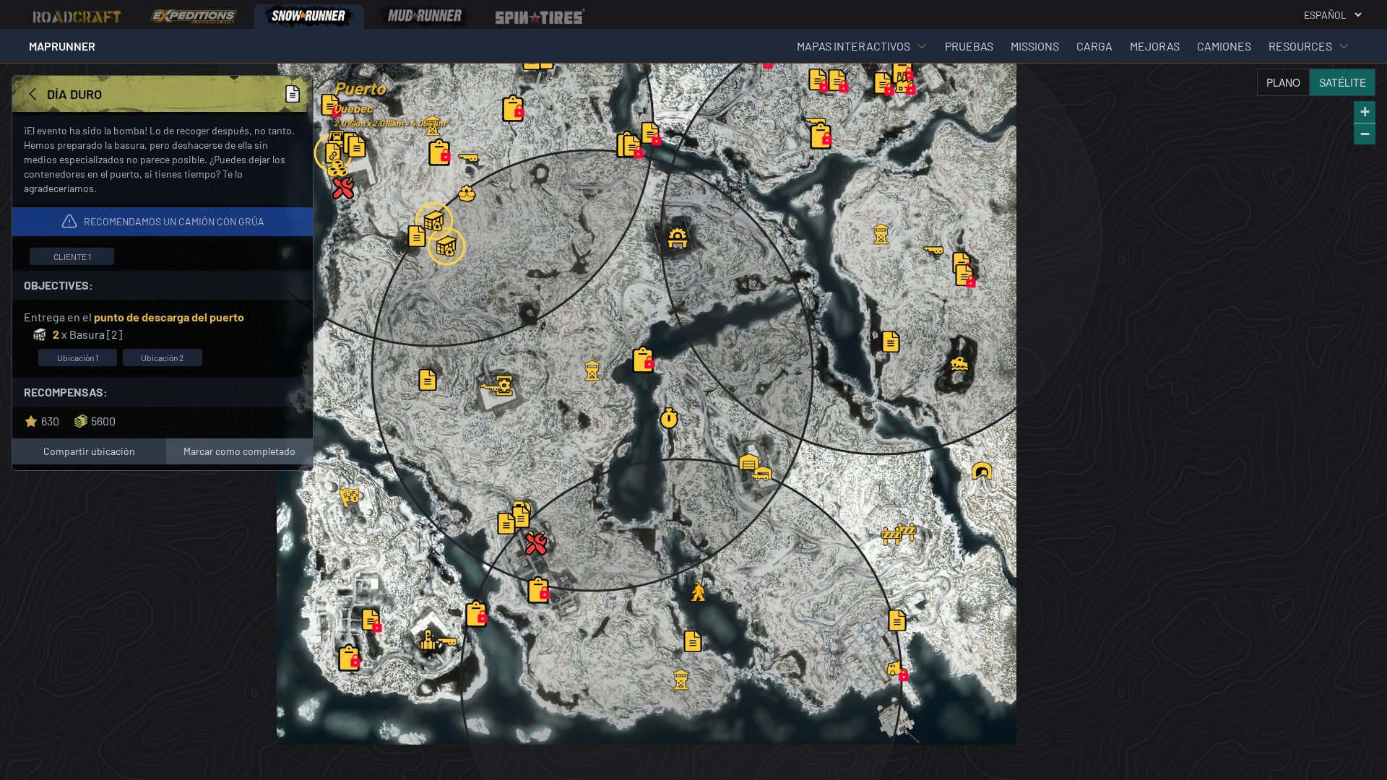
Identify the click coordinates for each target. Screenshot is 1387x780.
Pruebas (969, 46)
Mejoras (1155, 46)
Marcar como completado (239, 451)
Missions (1035, 46)
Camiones (1224, 46)
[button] (904, 82)
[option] (78, 16)
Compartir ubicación (89, 451)
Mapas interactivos (853, 46)
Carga (1094, 46)
